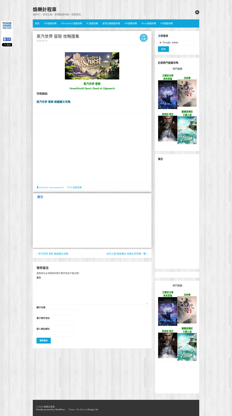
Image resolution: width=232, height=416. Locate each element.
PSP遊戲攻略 (130, 23)
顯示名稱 (41, 307)
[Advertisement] (92, 148)
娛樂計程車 (45, 9)
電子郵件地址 (43, 318)
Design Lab (92, 409)
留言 (39, 277)
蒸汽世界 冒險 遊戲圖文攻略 (53, 101)
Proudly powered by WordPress (50, 409)
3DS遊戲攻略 (50, 23)
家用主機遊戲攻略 (111, 23)
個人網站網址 (43, 328)
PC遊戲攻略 (92, 23)
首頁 (37, 23)
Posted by (51, 187)
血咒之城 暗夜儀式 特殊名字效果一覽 (127, 253)
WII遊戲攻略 (166, 23)
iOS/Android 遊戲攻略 (71, 23)
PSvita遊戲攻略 (148, 23)
